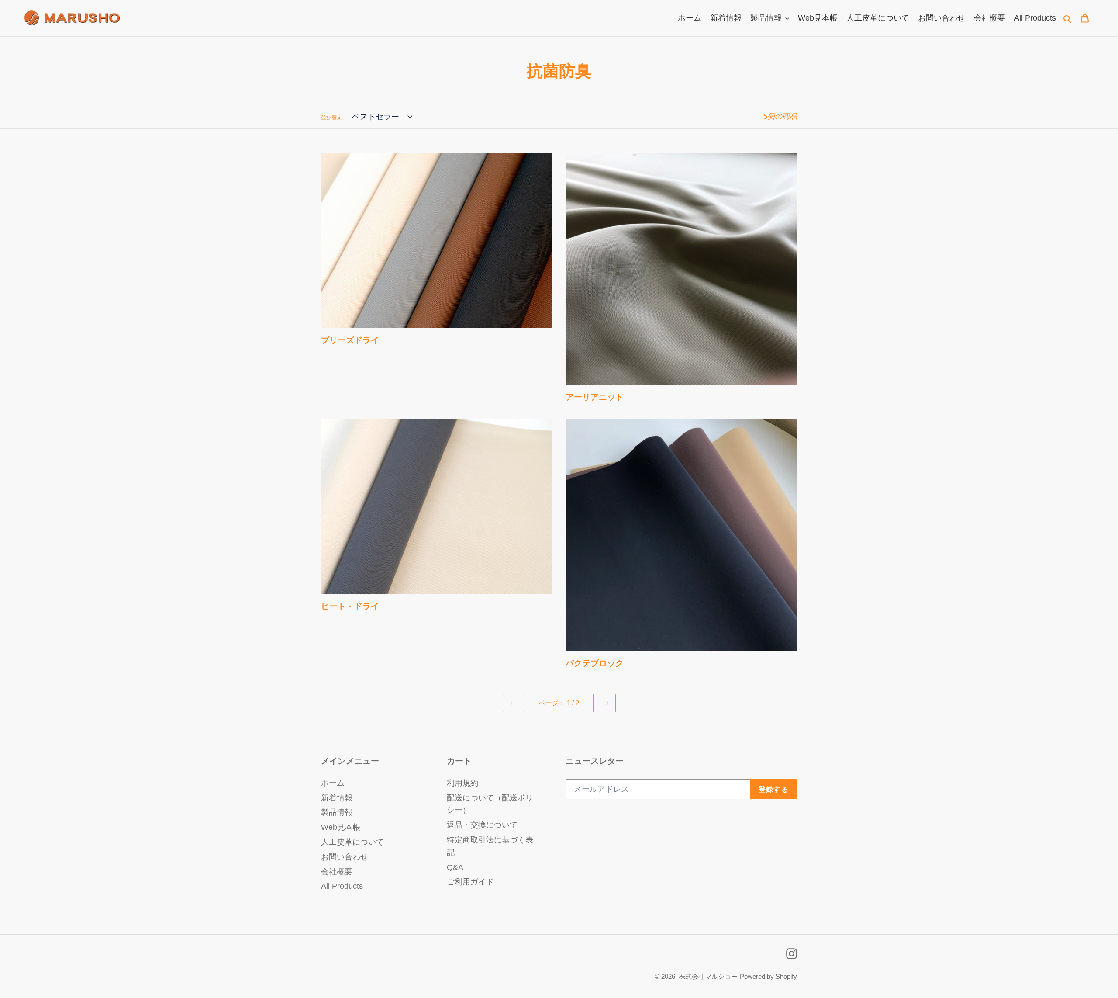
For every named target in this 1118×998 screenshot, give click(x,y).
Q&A (455, 867)
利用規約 (462, 783)
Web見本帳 (341, 827)
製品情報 (336, 812)
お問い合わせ (344, 856)
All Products (342, 886)
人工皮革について (352, 842)
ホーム (333, 783)
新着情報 (336, 798)
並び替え (331, 117)
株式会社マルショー (708, 976)
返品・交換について (482, 825)
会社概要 (336, 871)
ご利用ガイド (470, 881)
